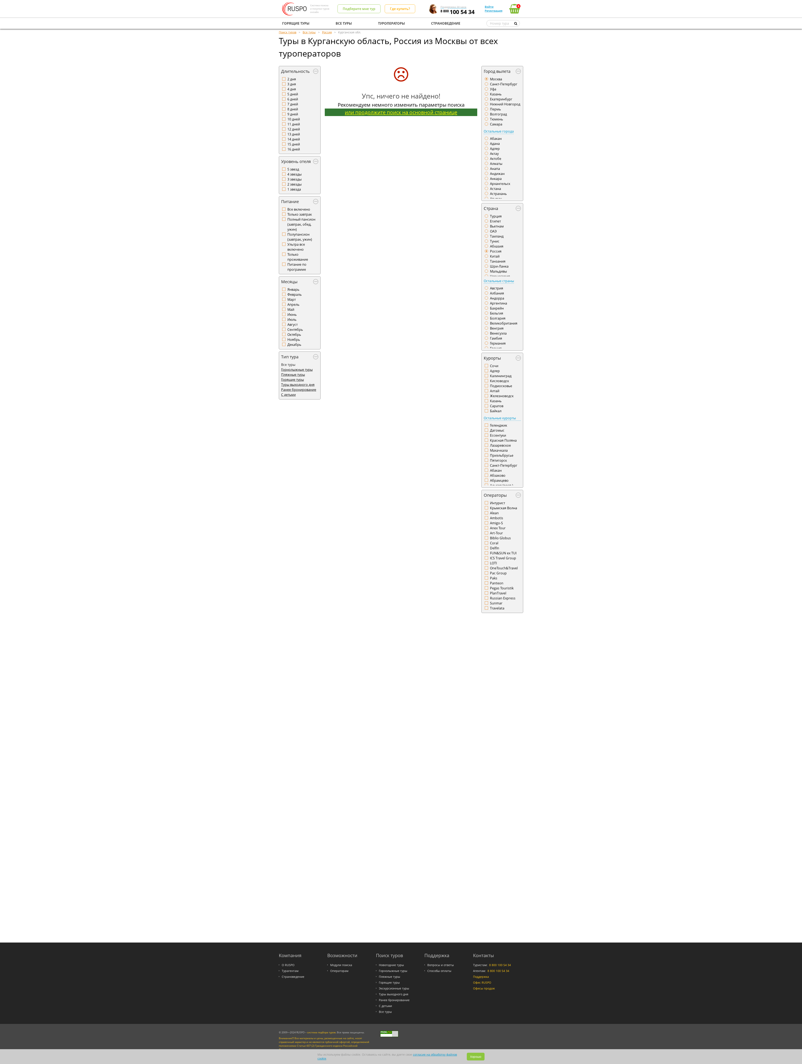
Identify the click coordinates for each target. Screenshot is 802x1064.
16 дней (293, 149)
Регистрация (493, 11)
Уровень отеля (296, 161)
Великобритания (503, 323)
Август (292, 324)
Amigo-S (496, 523)
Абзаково (497, 475)
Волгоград (498, 114)
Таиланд (497, 236)
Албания (497, 293)
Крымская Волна (503, 508)
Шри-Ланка (499, 266)
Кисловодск (499, 381)
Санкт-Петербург (503, 84)
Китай (495, 256)
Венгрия (497, 328)
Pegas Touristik (502, 588)
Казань (495, 94)
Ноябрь (293, 339)
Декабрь (294, 344)
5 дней (292, 94)
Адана (495, 143)
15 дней (293, 144)
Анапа (495, 168)
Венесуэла (498, 333)
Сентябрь (295, 329)
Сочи (494, 366)
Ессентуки (498, 435)
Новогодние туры (391, 965)
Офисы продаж (484, 988)
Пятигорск (498, 460)
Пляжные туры (293, 374)
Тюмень (496, 119)
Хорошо (475, 1057)
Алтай (494, 391)
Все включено (298, 209)
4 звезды (294, 174)
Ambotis (496, 518)
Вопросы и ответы (440, 965)
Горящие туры (292, 379)
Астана (495, 188)
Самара (496, 124)
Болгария (497, 318)
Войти (489, 7)
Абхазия (496, 246)
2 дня (291, 79)
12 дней (293, 129)
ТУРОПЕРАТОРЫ (391, 23)
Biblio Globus (500, 538)
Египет (495, 221)
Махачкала (499, 450)
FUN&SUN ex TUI (503, 553)
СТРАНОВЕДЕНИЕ (445, 23)
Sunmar (496, 603)
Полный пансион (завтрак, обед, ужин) (301, 224)
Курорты (492, 358)
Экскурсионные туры (394, 988)
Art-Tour (496, 533)
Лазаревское (500, 445)
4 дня (291, 89)
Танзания (497, 261)
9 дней (292, 114)
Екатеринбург (501, 99)
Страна (491, 208)
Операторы (495, 495)
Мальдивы (498, 271)
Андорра (497, 298)
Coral (494, 543)
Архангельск (500, 183)
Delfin (494, 548)
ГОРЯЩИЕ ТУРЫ (296, 23)
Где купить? (400, 8)
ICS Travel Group (503, 558)
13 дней (293, 134)
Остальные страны (499, 281)
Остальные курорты (500, 418)
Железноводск (502, 396)
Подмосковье (501, 386)
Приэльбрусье (501, 455)
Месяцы (289, 281)
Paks (493, 578)
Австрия (496, 288)
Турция (496, 216)
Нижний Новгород (505, 104)
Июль (291, 319)
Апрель (293, 304)
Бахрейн (497, 308)
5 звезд (293, 169)
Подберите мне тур (359, 8)
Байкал (495, 411)
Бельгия (496, 313)
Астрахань (498, 193)
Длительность (295, 71)
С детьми (288, 394)
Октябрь (294, 334)
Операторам (339, 971)
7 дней (292, 104)
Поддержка (481, 977)
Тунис (494, 241)
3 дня (291, 84)
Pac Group (498, 573)
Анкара (496, 178)
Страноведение (293, 977)
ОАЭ (493, 231)
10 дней (293, 119)
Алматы (496, 163)
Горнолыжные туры (297, 369)
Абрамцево (499, 480)
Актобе (495, 158)
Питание (290, 201)
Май (290, 309)
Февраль (294, 294)
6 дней (292, 99)
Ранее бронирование (298, 389)
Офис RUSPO (482, 982)
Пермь (495, 109)
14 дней (293, 139)
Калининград (500, 376)
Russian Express (502, 598)
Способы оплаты (439, 971)
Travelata (497, 608)
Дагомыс (497, 430)
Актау (494, 153)
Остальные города (499, 131)
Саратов (496, 406)
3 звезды (294, 179)
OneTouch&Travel (504, 568)
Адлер (495, 148)
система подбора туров (321, 1032)
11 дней (293, 124)
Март (291, 299)
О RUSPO (288, 965)
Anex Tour (498, 528)
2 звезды (294, 184)
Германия (498, 343)
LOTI (493, 563)
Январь (293, 289)
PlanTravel (498, 593)
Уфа (493, 89)
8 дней (292, 109)
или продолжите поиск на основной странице (401, 112)
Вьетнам (497, 226)
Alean (494, 513)
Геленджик (498, 425)
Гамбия (496, 338)
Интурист (497, 503)
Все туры (385, 1012)
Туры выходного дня (298, 384)
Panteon (496, 583)
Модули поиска (341, 965)
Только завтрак (299, 214)
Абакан (496, 138)
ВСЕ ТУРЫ (344, 23)
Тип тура (289, 357)
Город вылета (497, 71)
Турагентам (290, 971)
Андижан (497, 173)
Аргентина (498, 303)
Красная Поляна (503, 440)
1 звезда (294, 189)
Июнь (292, 314)
